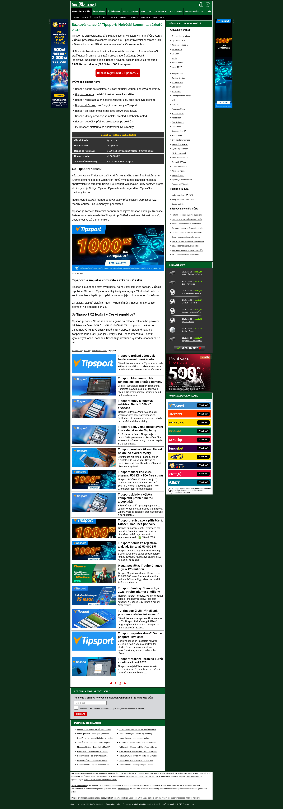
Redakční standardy (95, 804)
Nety (107, 302)
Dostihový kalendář (179, 167)
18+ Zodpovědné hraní (165, 804)
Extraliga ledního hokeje (181, 96)
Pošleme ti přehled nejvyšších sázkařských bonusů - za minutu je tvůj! (113, 697)
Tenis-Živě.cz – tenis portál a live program (93, 743)
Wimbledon (176, 118)
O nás (72, 804)
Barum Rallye (177, 63)
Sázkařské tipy (177, 265)
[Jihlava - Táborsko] (175, 301)
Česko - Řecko (188, 331)
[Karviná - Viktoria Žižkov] (175, 311)
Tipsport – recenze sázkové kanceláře (187, 219)
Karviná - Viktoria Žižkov (191, 312)
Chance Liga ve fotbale (181, 36)
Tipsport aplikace (85, 110)
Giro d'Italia (176, 127)
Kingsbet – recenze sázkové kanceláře (187, 250)
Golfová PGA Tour (179, 162)
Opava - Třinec (188, 322)
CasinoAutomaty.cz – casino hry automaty (135, 734)
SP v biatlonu (177, 136)
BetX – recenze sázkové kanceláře (185, 246)
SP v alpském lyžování (181, 140)
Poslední (125, 683)
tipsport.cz (112, 140)
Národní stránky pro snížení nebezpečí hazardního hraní (177, 798)
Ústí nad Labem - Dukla (191, 293)
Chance (104, 17)
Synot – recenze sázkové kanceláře (186, 237)
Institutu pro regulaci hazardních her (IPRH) (143, 777)
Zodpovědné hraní (193, 777)
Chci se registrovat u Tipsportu (116, 73)
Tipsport (85, 17)
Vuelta (174, 58)
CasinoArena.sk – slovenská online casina (136, 760)
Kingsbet (123, 17)
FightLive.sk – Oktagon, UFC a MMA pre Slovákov (138, 747)
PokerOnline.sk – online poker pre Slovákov (136, 765)
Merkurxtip (145, 17)
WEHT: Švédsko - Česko (192, 275)
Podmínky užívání (113, 804)
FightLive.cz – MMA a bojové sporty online (94, 729)
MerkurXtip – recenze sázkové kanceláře (188, 241)
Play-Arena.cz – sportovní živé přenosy (92, 751)
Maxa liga (176, 105)
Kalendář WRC (178, 175)
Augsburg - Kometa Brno (192, 341)
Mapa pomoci (148, 798)
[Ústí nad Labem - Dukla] (175, 292)
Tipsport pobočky (85, 121)
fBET (162, 17)
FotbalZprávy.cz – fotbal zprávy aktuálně (93, 734)
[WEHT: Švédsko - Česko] (175, 273)
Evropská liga (177, 74)
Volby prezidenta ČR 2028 (182, 195)
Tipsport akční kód (85, 105)
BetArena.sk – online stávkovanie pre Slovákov (137, 743)
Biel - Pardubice (188, 284)
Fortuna (75, 17)
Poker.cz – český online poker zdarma (92, 760)
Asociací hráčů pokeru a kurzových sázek (100, 780)
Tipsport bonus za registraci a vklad (95, 88)
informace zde (123, 789)
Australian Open (178, 109)
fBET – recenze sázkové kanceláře (185, 255)
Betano (95, 17)
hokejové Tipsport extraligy (135, 211)
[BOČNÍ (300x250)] (188, 390)
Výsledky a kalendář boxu (182, 180)
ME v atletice (177, 49)
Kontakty (81, 804)
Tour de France (178, 122)
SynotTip (113, 17)
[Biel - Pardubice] (175, 282)
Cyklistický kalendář (180, 149)
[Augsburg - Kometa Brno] (175, 339)
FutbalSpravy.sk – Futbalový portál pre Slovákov (138, 756)
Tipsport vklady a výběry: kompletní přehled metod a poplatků (136, 498)
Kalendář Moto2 (178, 171)
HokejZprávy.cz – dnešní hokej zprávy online (95, 738)
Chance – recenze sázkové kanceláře (187, 233)
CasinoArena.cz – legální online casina (93, 765)
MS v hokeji (176, 91)
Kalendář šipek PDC (180, 144)
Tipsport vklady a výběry (89, 116)
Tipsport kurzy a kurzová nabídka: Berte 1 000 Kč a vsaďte (135, 404)
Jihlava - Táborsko (189, 303)
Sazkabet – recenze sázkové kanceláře (187, 228)
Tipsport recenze (84, 94)
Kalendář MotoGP (179, 131)
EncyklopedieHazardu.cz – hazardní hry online (137, 729)
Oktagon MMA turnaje (180, 184)
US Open (175, 54)
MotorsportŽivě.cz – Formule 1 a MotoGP (93, 747)
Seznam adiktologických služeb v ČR (127, 798)
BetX (155, 17)
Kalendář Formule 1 (180, 45)
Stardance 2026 (178, 204)
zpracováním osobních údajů (101, 709)
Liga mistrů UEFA (179, 41)
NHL (173, 100)
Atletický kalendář (179, 153)
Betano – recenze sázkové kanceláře (186, 224)
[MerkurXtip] (59, 107)
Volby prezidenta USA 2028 (183, 200)
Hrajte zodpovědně (79, 786)
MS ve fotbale (177, 82)
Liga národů (176, 87)
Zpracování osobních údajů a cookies (138, 804)
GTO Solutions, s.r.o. (187, 804)
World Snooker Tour (180, 158)
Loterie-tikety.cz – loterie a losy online (134, 738)
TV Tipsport (81, 127)
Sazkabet (134, 17)
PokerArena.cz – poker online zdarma (92, 756)
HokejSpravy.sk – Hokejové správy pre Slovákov (138, 751)
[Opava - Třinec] (175, 320)
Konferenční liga (178, 78)
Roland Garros (178, 113)
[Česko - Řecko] (175, 330)
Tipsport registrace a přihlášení (93, 99)
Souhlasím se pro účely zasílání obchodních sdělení (111, 709)
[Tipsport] (223, 107)
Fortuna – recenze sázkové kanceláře (187, 215)
